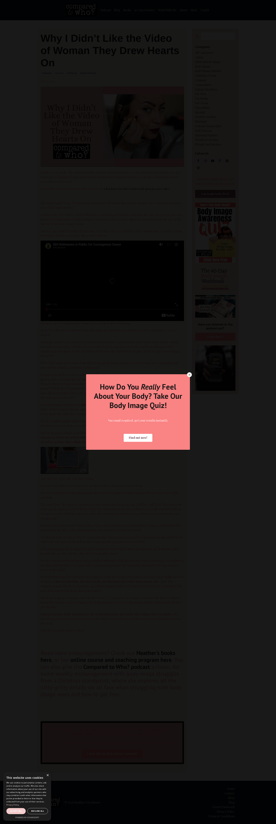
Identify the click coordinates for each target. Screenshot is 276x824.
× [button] (47, 775)
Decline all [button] (37, 811)
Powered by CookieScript (27, 817)
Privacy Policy (12, 804)
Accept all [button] (16, 811)
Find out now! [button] (138, 438)
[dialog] (27, 796)
